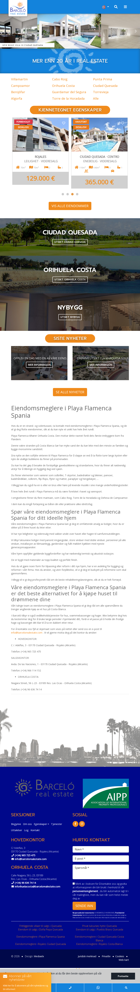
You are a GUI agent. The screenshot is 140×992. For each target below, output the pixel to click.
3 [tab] (72, 194)
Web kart (124, 959)
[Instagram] (82, 823)
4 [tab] (77, 194)
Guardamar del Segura (69, 92)
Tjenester (56, 824)
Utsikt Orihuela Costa (70, 279)
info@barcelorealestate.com (26, 632)
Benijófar (18, 92)
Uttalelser (16, 830)
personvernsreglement (86, 891)
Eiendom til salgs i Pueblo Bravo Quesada (99, 929)
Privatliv (106, 956)
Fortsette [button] (123, 976)
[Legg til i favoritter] (63, 122)
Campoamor (20, 85)
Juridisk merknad (87, 956)
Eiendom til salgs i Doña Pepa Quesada (40, 929)
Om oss (27, 824)
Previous (4, 31)
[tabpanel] (40, 153)
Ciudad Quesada (105, 85)
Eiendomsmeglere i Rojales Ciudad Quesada (40, 944)
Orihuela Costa (63, 85)
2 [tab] (67, 194)
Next (135, 31)
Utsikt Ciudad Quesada (70, 242)
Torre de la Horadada (68, 98)
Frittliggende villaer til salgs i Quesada (40, 926)
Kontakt (35, 830)
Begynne (16, 824)
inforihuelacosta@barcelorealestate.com (37, 886)
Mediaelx (39, 956)
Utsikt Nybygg (70, 317)
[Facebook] (75, 823)
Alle (96, 98)
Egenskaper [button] (40, 824)
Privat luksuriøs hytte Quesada (99, 926)
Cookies (119, 956)
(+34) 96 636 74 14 (25, 882)
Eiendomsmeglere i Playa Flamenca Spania (41, 936)
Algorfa (16, 98)
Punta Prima (102, 79)
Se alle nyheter (70, 392)
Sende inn (84, 905)
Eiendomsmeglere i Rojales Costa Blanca (99, 944)
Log (26, 830)
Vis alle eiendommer (70, 206)
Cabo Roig (59, 79)
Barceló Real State (18, 8)
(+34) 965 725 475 (25, 855)
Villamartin (19, 79)
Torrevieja (101, 92)
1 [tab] (63, 194)
